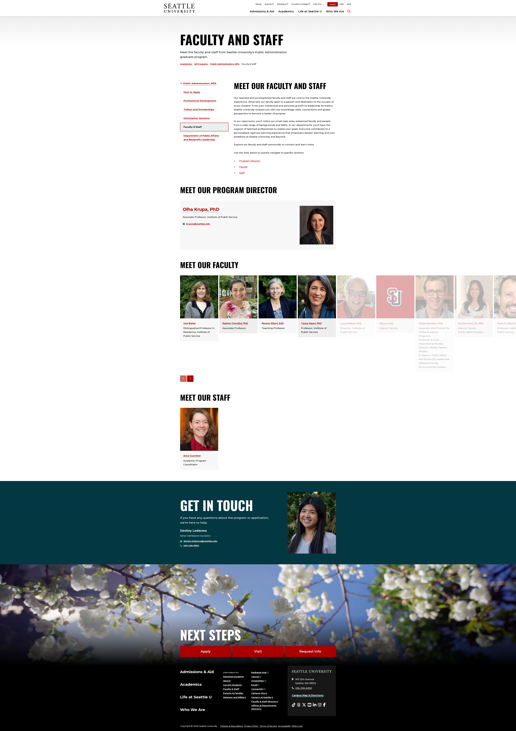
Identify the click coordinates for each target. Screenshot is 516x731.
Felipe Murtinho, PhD (431, 323)
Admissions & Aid (262, 11)
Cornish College (299, 4)
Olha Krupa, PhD (201, 209)
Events (268, 4)
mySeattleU (257, 681)
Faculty (243, 166)
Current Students (232, 685)
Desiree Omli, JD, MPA (470, 323)
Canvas (255, 676)
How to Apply (192, 92)
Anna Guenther (192, 456)
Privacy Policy (251, 726)
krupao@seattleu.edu (198, 224)
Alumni (226, 681)
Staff (242, 173)
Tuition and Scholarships (199, 109)
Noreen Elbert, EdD (273, 323)
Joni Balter (189, 323)
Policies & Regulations (231, 726)
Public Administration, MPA (224, 64)
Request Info (310, 651)
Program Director (249, 161)
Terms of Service (268, 726)
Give (349, 4)
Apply (332, 4)
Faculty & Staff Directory (264, 701)
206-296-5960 (191, 545)
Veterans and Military (234, 697)
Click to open (319, 5)
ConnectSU (257, 689)
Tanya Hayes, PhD (311, 323)
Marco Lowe (386, 323)
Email (254, 685)
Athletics (281, 4)
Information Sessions (197, 118)
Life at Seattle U (310, 11)
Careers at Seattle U (262, 697)
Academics (286, 11)
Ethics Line (297, 726)
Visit (341, 4)
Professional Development (200, 100)
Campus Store (259, 693)
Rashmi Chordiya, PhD (235, 323)
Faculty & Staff (193, 127)
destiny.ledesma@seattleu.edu (200, 541)
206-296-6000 (303, 688)
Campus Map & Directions (308, 695)
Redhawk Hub (258, 672)
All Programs (201, 64)
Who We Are (335, 11)
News (258, 4)
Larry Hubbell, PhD (351, 323)
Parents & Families (233, 693)
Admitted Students (233, 676)
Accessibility (284, 726)
